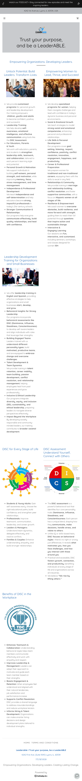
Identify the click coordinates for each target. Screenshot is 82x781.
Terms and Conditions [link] (45, 743)
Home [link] (27, 743)
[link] (78, 18)
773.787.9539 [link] (41, 759)
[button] (4, 18)
